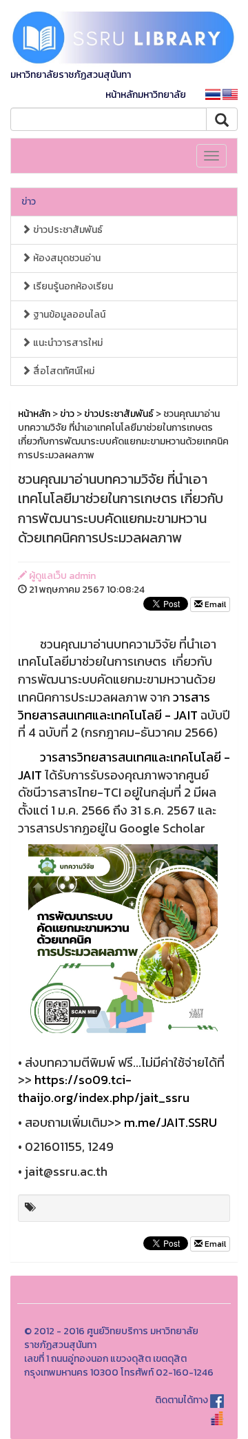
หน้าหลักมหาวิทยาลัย (145, 95)
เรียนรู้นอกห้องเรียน (72, 286)
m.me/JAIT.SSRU (170, 1122)
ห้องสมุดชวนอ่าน (66, 258)
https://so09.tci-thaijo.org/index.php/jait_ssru (103, 1088)
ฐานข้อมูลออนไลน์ (68, 314)
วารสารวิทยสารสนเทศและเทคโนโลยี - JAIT (114, 706)
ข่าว (28, 201)
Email (214, 604)
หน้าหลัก (34, 414)
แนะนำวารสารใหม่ (67, 343)
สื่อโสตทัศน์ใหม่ (62, 371)
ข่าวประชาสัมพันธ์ (67, 230)
